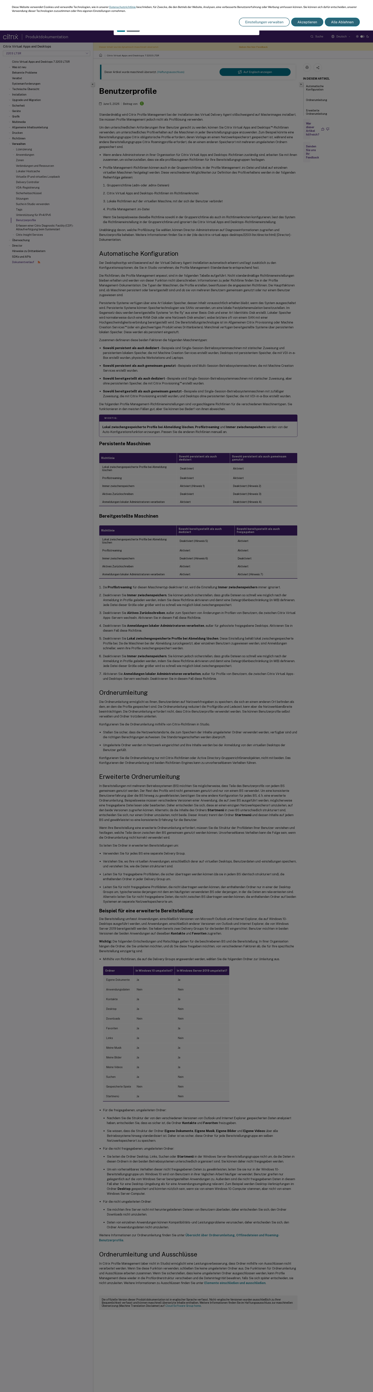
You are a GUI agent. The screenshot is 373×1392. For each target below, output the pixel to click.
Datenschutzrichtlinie (122, 7)
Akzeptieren (307, 22)
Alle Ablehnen (342, 22)
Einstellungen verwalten (264, 22)
